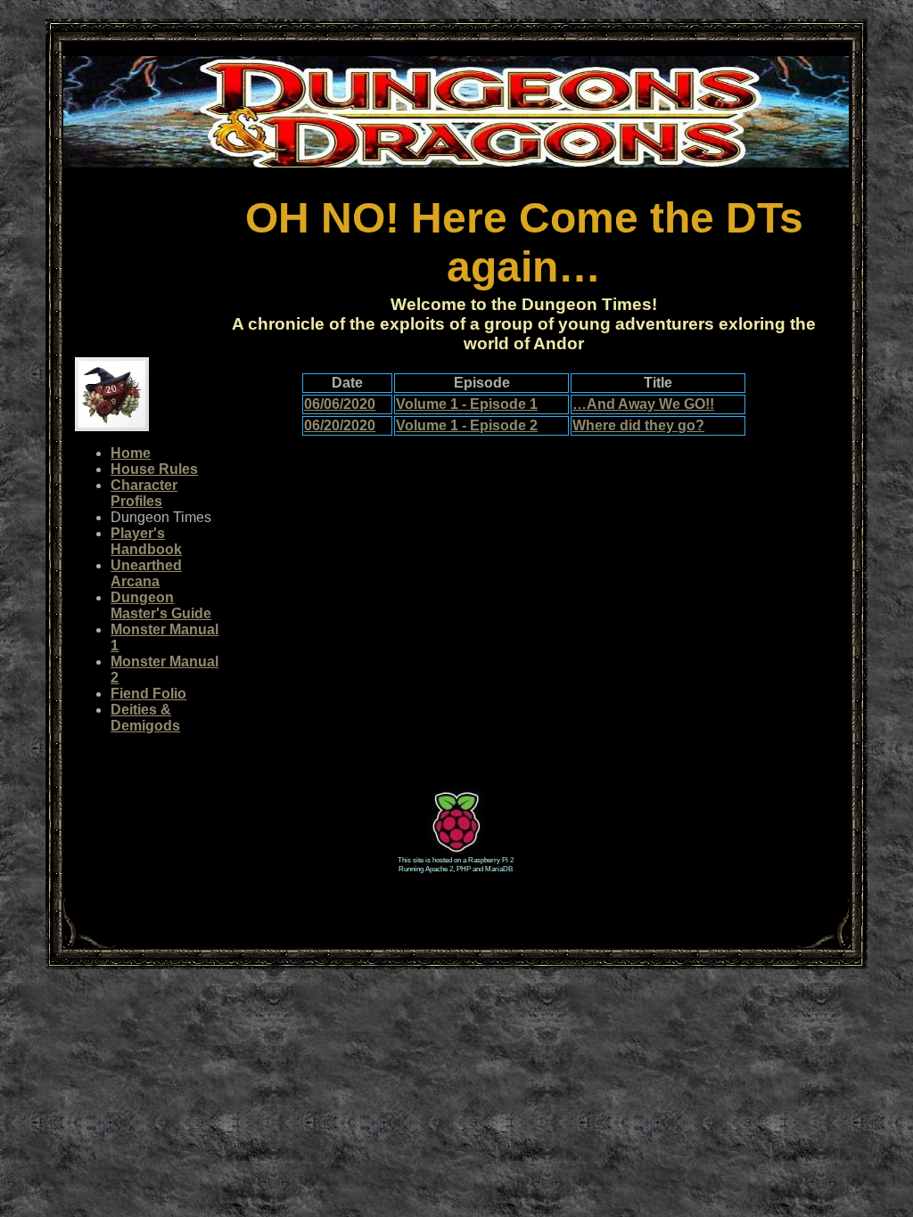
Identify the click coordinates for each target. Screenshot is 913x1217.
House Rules (154, 469)
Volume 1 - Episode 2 (467, 425)
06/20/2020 (339, 425)
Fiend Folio (148, 693)
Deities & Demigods (145, 717)
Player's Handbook (146, 541)
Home (131, 453)
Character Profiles (144, 493)
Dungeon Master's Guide (161, 605)
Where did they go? (638, 425)
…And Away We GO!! (643, 404)
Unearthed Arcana (146, 573)
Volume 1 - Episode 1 (467, 404)
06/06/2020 (339, 404)
